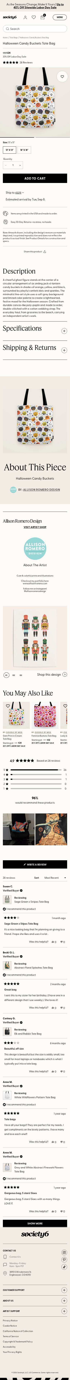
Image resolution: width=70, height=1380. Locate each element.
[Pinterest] (64, 1260)
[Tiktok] (64, 1267)
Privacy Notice (10, 1320)
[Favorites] (33, 17)
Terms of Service (11, 1336)
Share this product (33, 251)
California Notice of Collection (18, 1331)
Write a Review (42, 865)
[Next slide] (64, 504)
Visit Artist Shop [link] (35, 527)
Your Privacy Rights (12, 1351)
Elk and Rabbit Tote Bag (27, 1033)
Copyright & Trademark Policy (18, 1341)
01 (6, 675)
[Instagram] (64, 1252)
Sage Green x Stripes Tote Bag (31, 901)
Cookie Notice (10, 1325)
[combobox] (35, 28)
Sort (36, 877)
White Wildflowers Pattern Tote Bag (34, 1097)
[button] (17, 62)
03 (21, 675)
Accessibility (9, 1346)
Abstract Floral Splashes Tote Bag (33, 967)
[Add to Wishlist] (8, 706)
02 (53, 137)
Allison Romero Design (41, 490)
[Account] (25, 17)
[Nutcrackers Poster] (35, 638)
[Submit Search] (7, 28)
